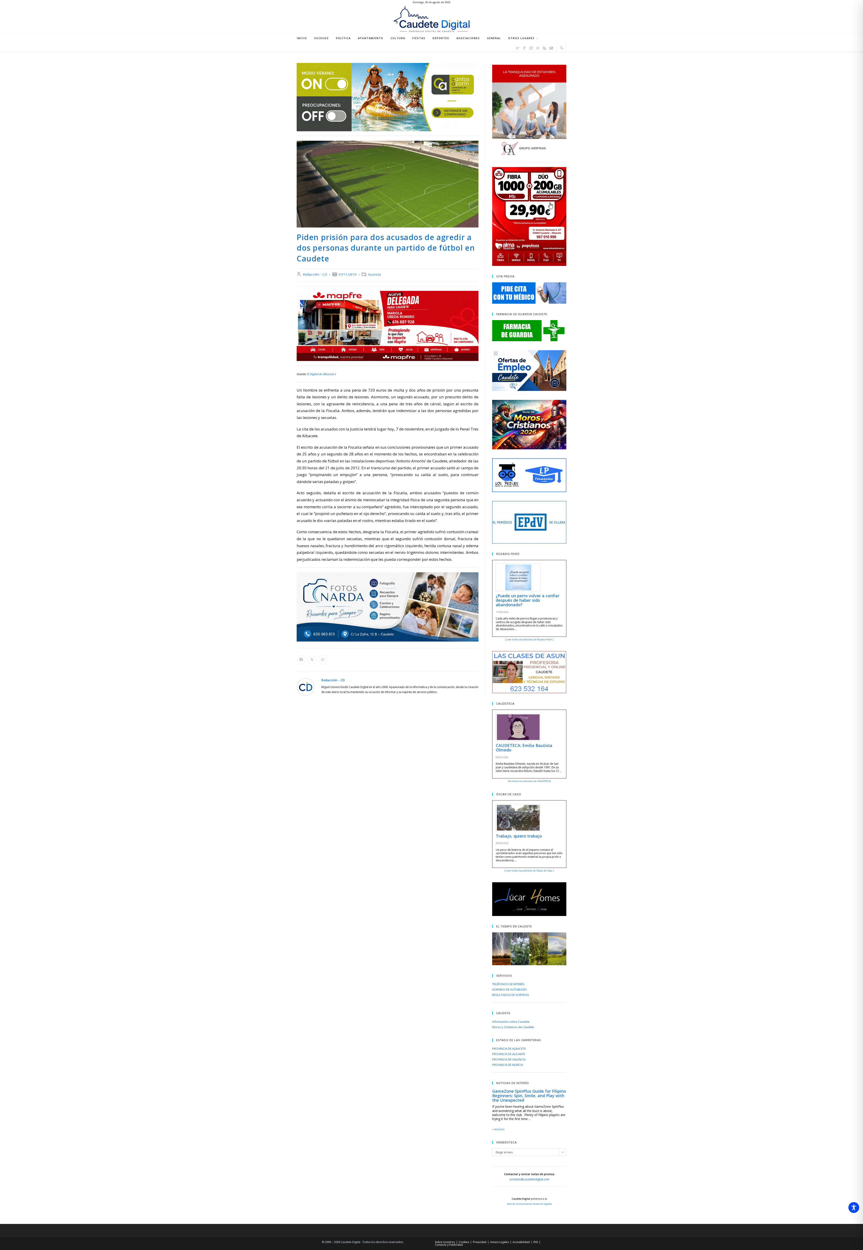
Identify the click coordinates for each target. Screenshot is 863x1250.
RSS (536, 1242)
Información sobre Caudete (511, 1022)
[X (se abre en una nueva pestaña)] (517, 47)
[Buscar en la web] (561, 47)
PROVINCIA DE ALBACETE (509, 1049)
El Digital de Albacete (320, 374)
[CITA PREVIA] (529, 292)
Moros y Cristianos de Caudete (513, 1027)
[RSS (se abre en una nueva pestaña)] (544, 47)
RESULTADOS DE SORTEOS (510, 995)
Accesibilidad (521, 1242)
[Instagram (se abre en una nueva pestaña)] (531, 47)
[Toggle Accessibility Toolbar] (854, 1207)
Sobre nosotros (445, 1242)
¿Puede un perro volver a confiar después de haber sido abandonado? (527, 600)
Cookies (464, 1242)
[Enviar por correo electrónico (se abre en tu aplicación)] (551, 47)
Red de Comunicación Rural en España (529, 1203)
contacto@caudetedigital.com (529, 1179)
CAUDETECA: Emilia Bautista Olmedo (524, 748)
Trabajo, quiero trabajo (519, 836)
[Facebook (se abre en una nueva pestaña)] (524, 47)
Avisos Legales (499, 1242)
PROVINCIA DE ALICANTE (508, 1054)
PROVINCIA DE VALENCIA (508, 1059)
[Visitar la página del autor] (306, 686)
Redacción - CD (315, 274)
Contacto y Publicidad (449, 1245)
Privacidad (479, 1242)
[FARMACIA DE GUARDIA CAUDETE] (529, 330)
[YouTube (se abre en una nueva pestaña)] (537, 47)
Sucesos (374, 274)
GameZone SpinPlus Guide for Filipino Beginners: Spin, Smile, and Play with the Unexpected (529, 1095)
